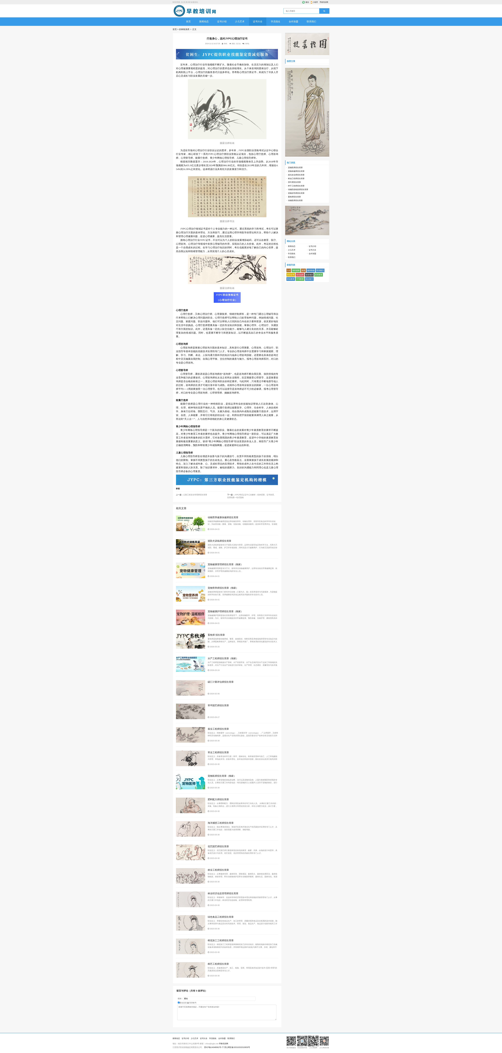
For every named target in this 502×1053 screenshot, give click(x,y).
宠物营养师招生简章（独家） (223, 588)
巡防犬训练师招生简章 (219, 541)
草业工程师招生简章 (218, 752)
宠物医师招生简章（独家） (222, 776)
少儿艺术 (239, 21)
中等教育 (300, 279)
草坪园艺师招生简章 (218, 705)
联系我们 (311, 21)
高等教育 (318, 275)
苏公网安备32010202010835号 (237, 1047)
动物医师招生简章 (295, 200)
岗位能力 (309, 279)
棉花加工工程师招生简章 (221, 940)
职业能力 (320, 270)
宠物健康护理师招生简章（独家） (225, 611)
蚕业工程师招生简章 (218, 729)
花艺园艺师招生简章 (218, 846)
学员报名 (275, 21)
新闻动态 (204, 21)
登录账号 (192, 1003)
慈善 (303, 270)
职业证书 (290, 275)
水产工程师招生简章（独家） (223, 658)
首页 (188, 21)
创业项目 (309, 275)
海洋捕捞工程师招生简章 (221, 823)
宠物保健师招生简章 (296, 171)
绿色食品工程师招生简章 (221, 917)
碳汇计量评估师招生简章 (221, 682)
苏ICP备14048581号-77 (214, 1047)
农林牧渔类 (184, 29)
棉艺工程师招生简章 (218, 964)
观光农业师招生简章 (296, 175)
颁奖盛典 (296, 270)
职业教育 (290, 279)
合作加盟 (293, 21)
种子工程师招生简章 (296, 186)
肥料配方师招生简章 (218, 799)
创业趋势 (300, 275)
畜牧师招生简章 (294, 197)
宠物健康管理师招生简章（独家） (225, 564)
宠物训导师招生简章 (296, 193)
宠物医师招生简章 (295, 167)
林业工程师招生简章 (218, 870)
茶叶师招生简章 (294, 182)
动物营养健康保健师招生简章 (223, 517)
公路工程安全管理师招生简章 (195, 495)
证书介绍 (222, 21)
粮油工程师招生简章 (296, 178)
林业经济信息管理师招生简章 (223, 893)
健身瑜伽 (311, 270)
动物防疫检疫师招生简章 (298, 189)
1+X (288, 270)
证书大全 (257, 21)
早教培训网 (324, 2)
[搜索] (324, 11)
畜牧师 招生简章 (216, 635)
